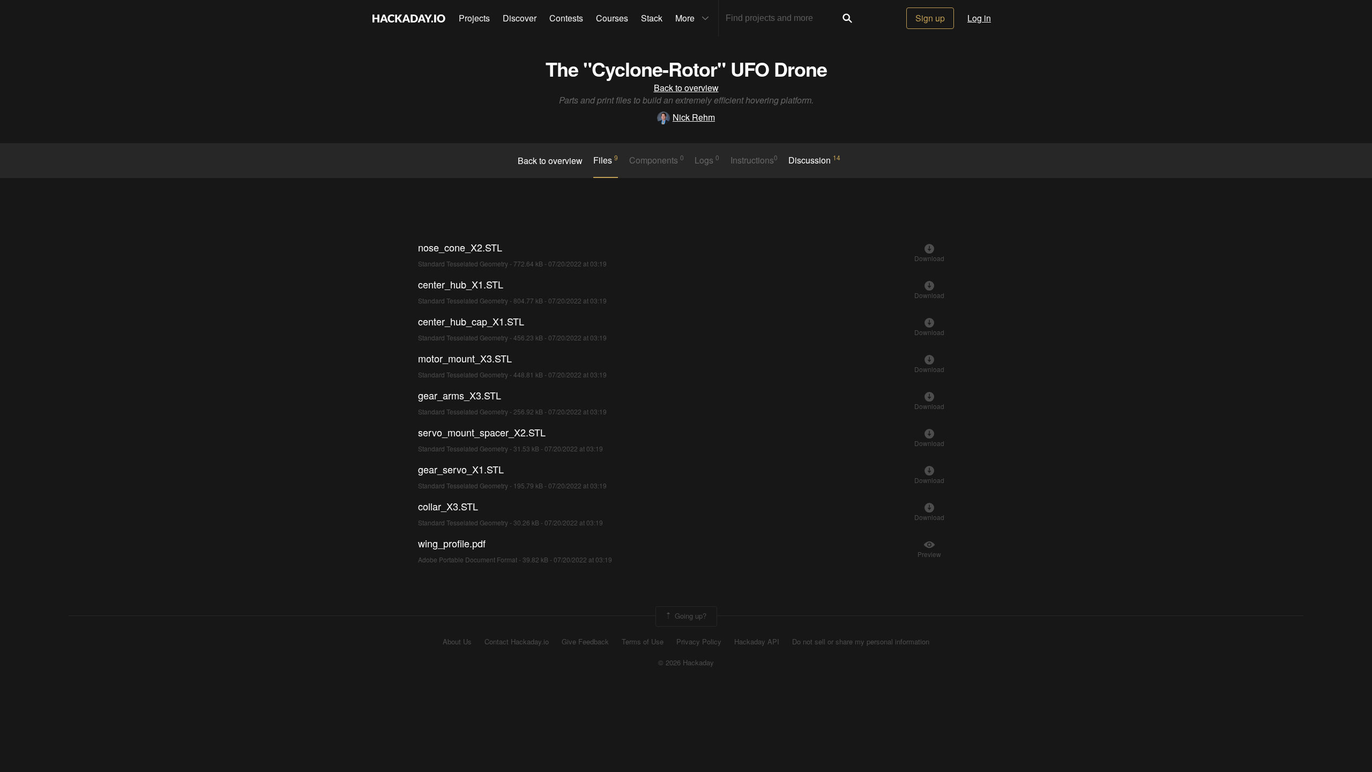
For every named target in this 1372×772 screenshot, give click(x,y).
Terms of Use (642, 642)
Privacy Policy (698, 642)
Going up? (689, 616)
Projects (474, 18)
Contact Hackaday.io (516, 642)
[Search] (847, 18)
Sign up (930, 18)
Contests (566, 18)
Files (605, 159)
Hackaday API (756, 642)
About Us (457, 642)
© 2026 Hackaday (686, 662)
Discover (519, 18)
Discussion (814, 159)
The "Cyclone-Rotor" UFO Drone (686, 69)
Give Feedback (585, 642)
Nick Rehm (694, 117)
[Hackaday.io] (409, 18)
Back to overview (686, 87)
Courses (612, 18)
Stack (651, 18)
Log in (979, 18)
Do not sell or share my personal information (860, 642)
